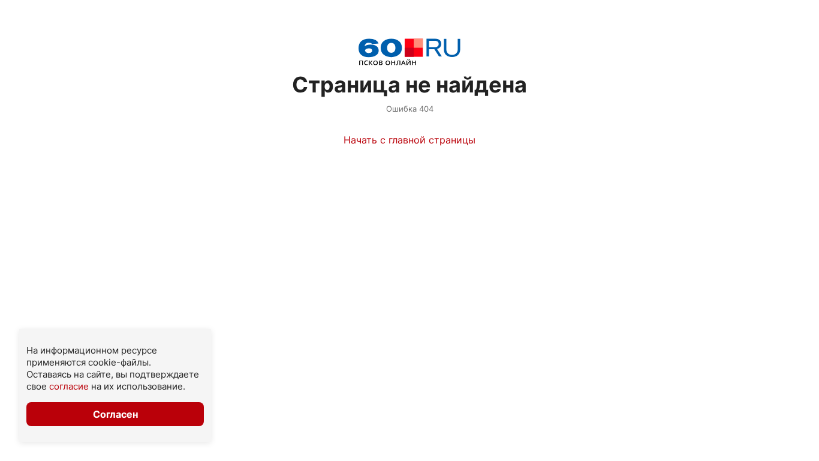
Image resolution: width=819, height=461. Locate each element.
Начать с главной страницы (409, 140)
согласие (69, 386)
